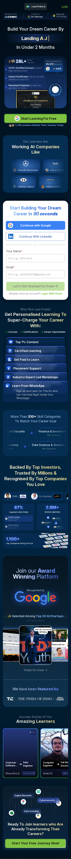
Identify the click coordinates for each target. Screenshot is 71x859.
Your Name (14, 251)
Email (10, 267)
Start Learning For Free (38, 118)
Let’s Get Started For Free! (33, 286)
